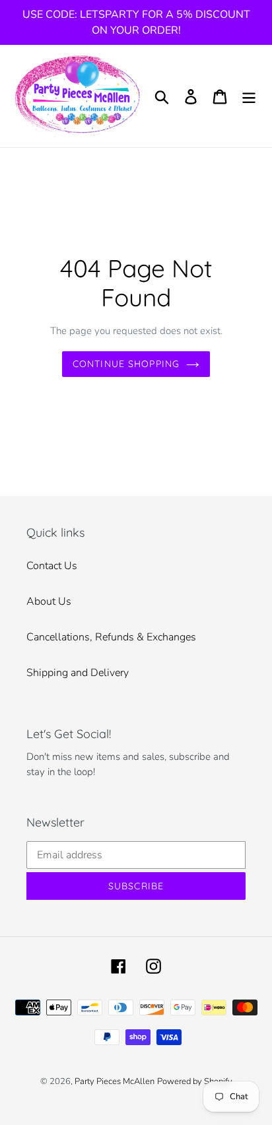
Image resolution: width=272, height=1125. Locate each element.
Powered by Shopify (194, 1081)
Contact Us (51, 566)
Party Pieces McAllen (114, 1081)
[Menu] (248, 96)
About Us (48, 601)
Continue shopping (126, 364)
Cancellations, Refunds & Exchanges (111, 637)
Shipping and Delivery (77, 672)
